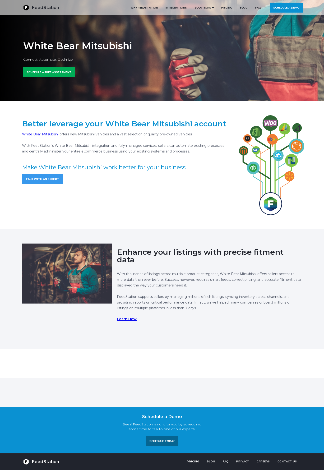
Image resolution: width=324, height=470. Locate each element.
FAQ (258, 7)
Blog (211, 461)
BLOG (244, 7)
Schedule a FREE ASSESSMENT (49, 72)
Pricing (193, 461)
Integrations (176, 7)
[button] (204, 7)
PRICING (226, 7)
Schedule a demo (286, 7)
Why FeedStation (144, 7)
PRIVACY (242, 461)
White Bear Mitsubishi (40, 134)
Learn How (127, 319)
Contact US (287, 461)
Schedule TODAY (162, 441)
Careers (263, 461)
